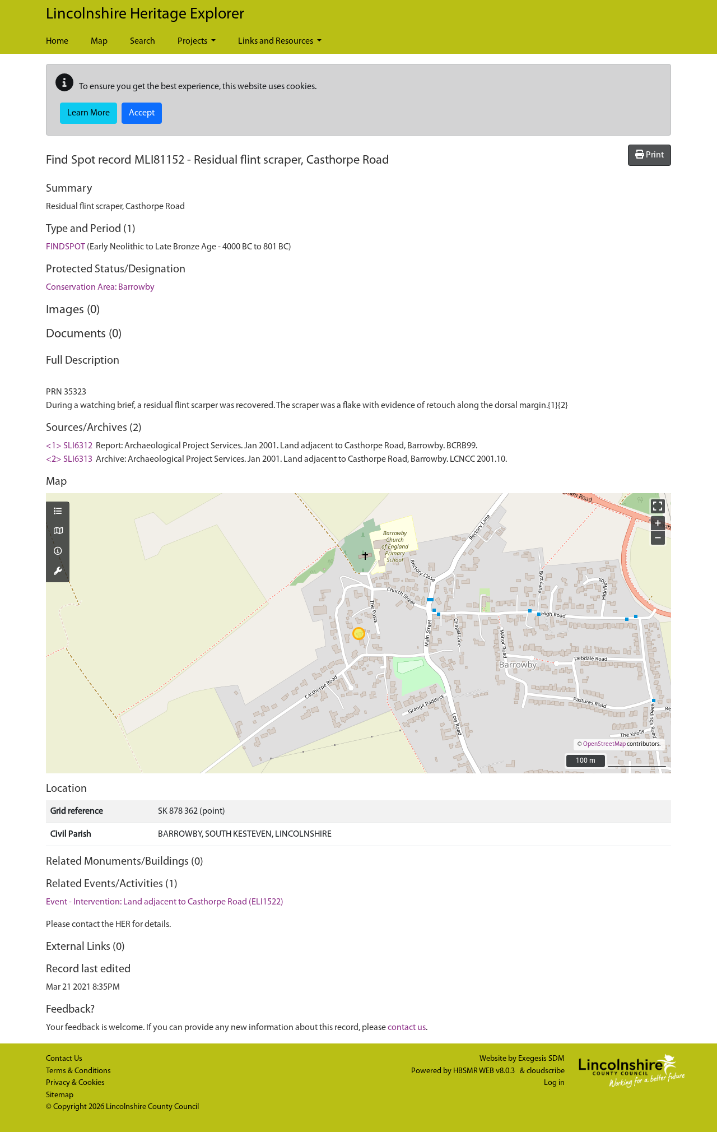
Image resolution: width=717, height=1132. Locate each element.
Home (57, 41)
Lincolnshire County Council (152, 1107)
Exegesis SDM (541, 1059)
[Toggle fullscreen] (658, 506)
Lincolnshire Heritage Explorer (145, 14)
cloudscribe (546, 1071)
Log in (554, 1083)
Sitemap (59, 1095)
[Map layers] (57, 512)
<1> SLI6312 (69, 446)
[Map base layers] (57, 532)
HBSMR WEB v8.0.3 (484, 1071)
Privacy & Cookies (75, 1083)
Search (142, 41)
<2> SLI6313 (69, 459)
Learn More (88, 113)
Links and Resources (276, 41)
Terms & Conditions (78, 1071)
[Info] (57, 552)
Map (99, 41)
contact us (407, 1027)
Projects (193, 41)
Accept (142, 113)
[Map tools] (57, 572)
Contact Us (64, 1059)
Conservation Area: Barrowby (100, 287)
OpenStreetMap (604, 744)
